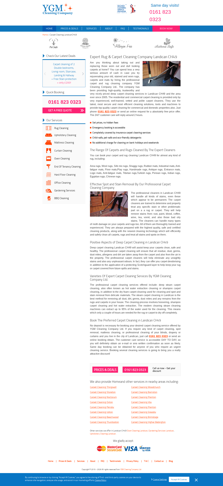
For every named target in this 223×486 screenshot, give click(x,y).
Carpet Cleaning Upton (101, 412)
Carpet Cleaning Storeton (103, 392)
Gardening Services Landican (161, 430)
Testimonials (140, 28)
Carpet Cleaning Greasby (143, 412)
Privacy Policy (132, 461)
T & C (146, 461)
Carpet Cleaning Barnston (144, 392)
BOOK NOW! (166, 28)
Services (91, 28)
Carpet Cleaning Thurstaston (104, 422)
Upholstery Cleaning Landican (103, 433)
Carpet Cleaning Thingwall (103, 387)
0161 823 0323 (160, 15)
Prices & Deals (69, 28)
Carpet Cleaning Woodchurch (145, 387)
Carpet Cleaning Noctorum (103, 397)
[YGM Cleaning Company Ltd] (57, 8)
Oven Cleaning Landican (137, 430)
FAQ (122, 28)
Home (49, 28)
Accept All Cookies (179, 479)
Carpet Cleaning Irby (141, 402)
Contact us (159, 461)
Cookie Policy (100, 480)
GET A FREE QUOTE (60, 110)
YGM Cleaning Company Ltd (130, 469)
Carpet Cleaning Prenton (143, 397)
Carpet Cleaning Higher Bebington (148, 422)
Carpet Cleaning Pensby (102, 407)
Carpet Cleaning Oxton (101, 402)
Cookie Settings (160, 479)
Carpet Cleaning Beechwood (104, 417)
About (108, 28)
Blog (171, 461)
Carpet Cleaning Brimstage (144, 417)
